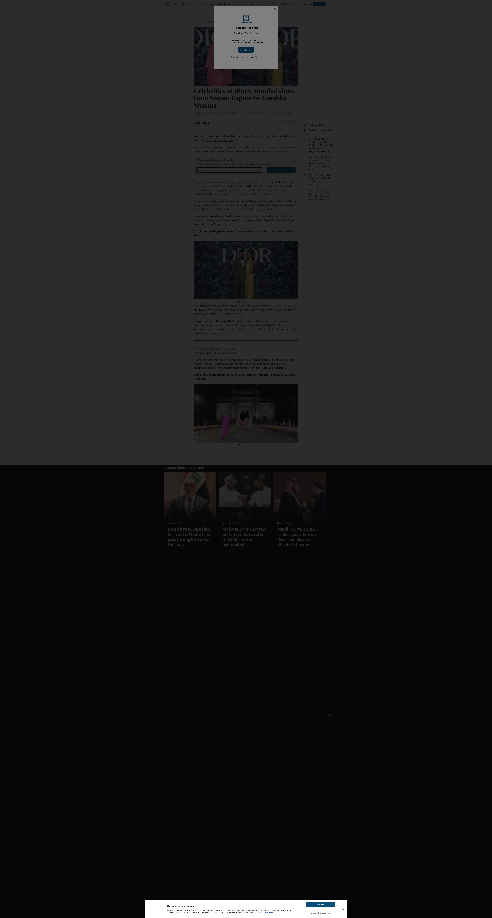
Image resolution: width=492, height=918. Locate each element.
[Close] (343, 909)
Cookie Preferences (320, 913)
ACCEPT (320, 904)
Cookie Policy (268, 912)
